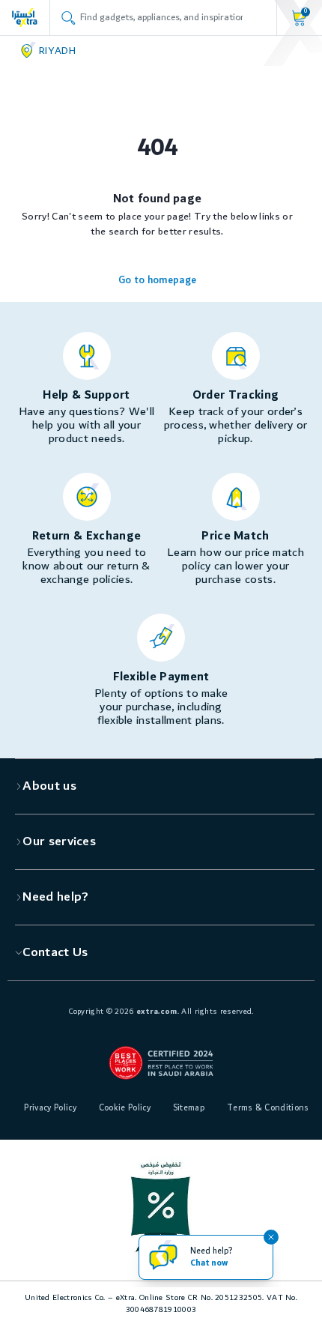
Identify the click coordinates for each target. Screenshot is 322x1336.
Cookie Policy (125, 1108)
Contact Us (55, 952)
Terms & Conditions (268, 1108)
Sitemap (188, 1108)
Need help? (55, 897)
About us (49, 786)
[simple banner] (24, 17)
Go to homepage (157, 280)
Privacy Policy (50, 1108)
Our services (59, 841)
